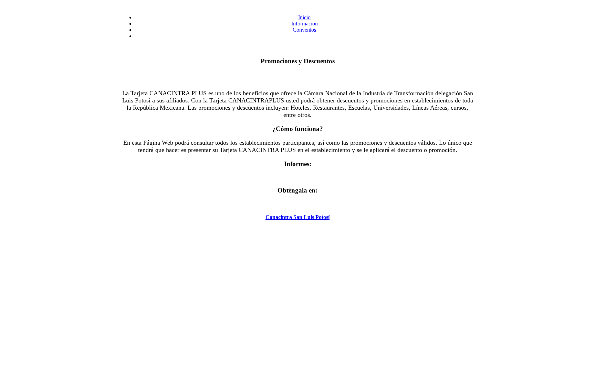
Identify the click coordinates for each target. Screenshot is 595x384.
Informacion (304, 23)
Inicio (304, 17)
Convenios (304, 30)
